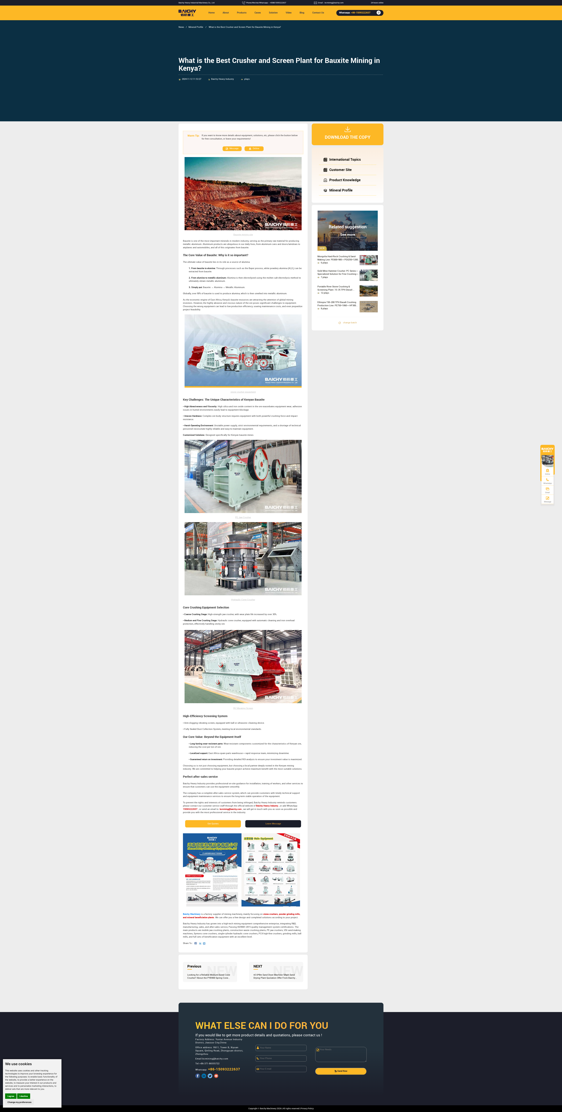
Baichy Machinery (192, 914)
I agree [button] (10, 1096)
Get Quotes (213, 824)
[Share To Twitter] (201, 943)
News (181, 27)
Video (289, 13)
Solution (273, 13)
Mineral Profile (196, 27)
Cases (258, 13)
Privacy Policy (307, 1108)
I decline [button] (23, 1096)
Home (211, 13)
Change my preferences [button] (19, 1102)
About (226, 13)
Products (241, 13)
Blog (302, 13)
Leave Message (273, 824)
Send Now (342, 1071)
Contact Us (318, 13)
